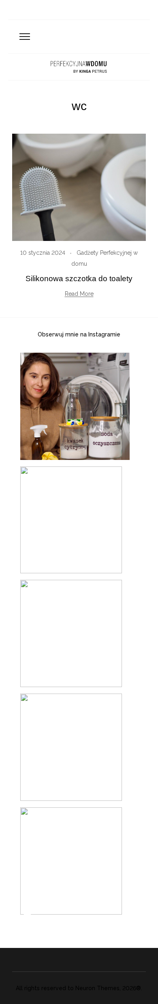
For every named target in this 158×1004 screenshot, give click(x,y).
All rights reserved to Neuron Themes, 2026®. (79, 988)
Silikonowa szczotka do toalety (79, 278)
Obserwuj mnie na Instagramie (79, 334)
